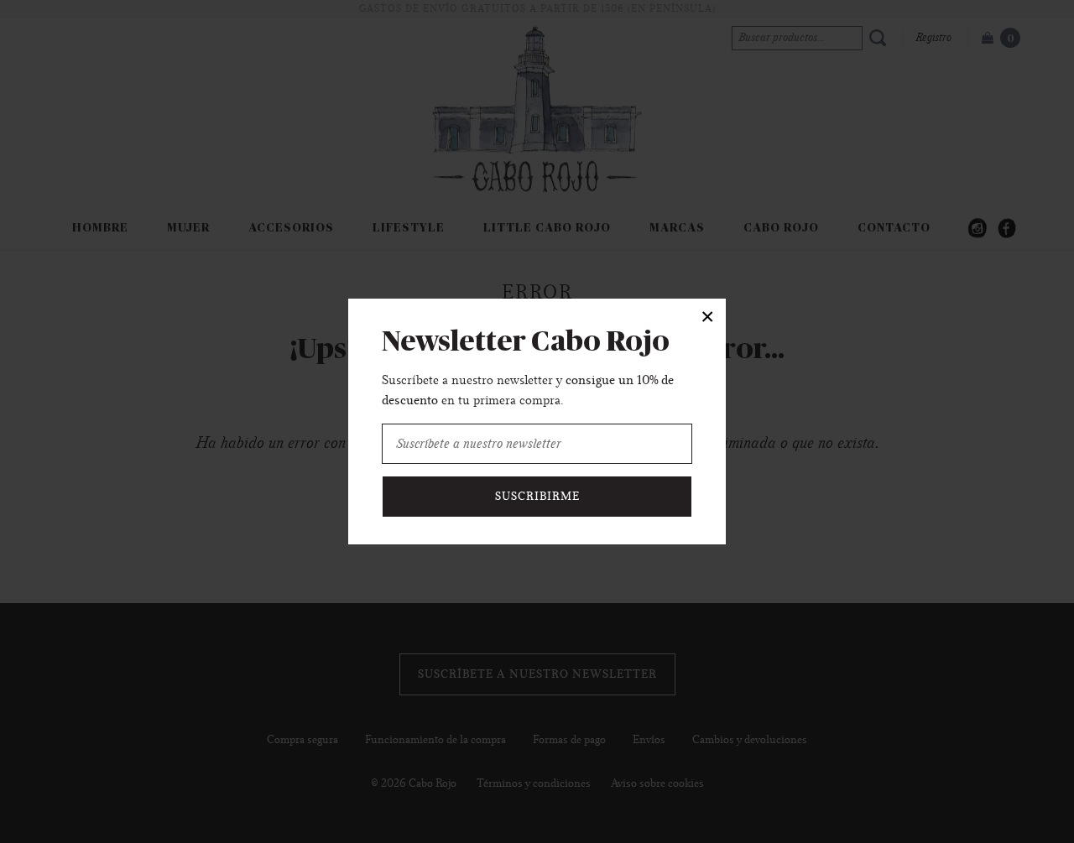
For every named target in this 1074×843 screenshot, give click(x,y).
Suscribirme (537, 496)
